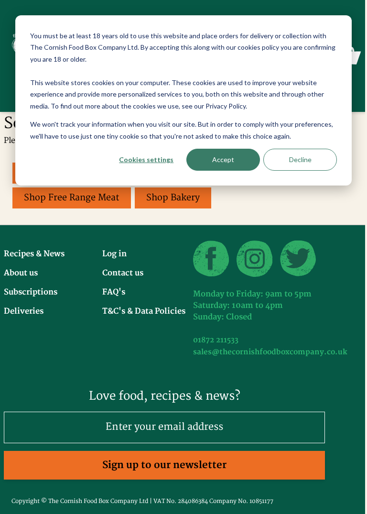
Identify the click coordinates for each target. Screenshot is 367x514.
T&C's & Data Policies (143, 311)
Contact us (122, 273)
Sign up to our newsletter (164, 465)
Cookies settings (146, 159)
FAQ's (113, 292)
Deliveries (23, 311)
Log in (114, 254)
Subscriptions (30, 292)
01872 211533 (215, 340)
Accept (223, 159)
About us (21, 273)
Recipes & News (34, 254)
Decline (300, 159)
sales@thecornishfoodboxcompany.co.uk (270, 352)
